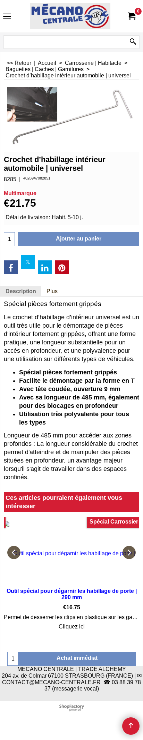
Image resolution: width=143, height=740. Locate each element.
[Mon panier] (131, 16)
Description (21, 291)
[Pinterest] (62, 267)
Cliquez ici (72, 627)
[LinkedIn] (45, 267)
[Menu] (7, 17)
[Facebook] (11, 267)
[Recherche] (133, 42)
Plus (52, 291)
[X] (28, 262)
